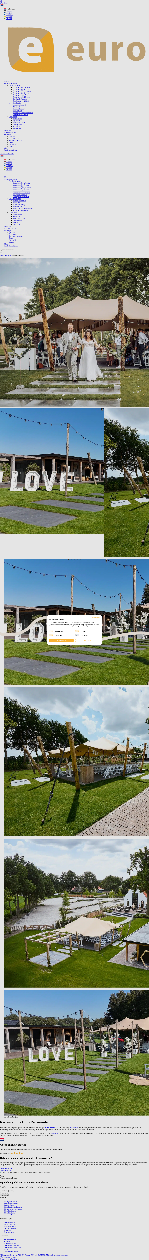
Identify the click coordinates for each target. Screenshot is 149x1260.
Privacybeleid (96, 618)
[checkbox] (51, 631)
